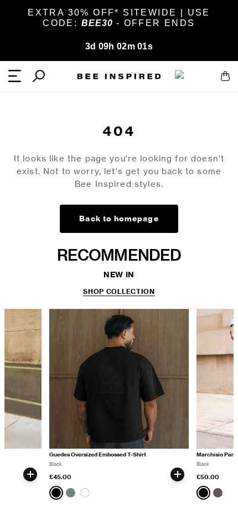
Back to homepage (118, 219)
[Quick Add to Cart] (30, 474)
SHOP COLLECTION (119, 291)
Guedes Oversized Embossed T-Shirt (97, 454)
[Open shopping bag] (225, 76)
